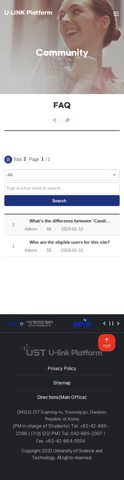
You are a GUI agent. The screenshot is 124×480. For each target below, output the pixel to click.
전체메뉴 (116, 14)
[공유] (55, 120)
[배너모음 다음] (118, 323)
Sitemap (62, 383)
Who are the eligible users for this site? (69, 242)
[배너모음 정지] (111, 323)
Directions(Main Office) (62, 397)
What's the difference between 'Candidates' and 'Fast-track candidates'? (73, 220)
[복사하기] (67, 120)
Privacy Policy (62, 368)
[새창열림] (30, 323)
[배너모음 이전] (104, 323)
